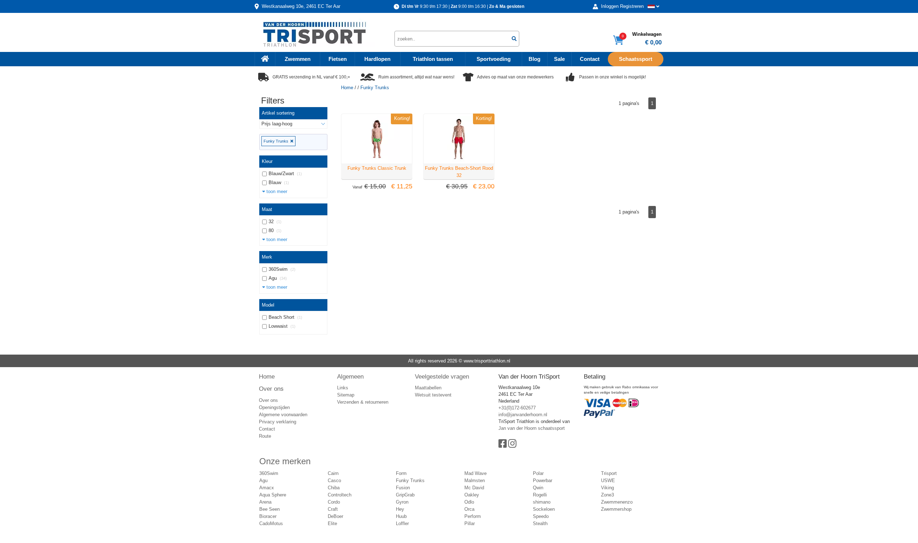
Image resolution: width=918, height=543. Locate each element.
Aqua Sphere (272, 495)
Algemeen (350, 376)
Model (268, 305)
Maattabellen (428, 387)
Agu (263, 480)
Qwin (538, 487)
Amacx (266, 487)
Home (347, 87)
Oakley (471, 495)
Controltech (339, 495)
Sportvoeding (494, 59)
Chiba (334, 487)
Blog (534, 59)
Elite (332, 523)
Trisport (609, 473)
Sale (559, 59)
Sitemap (345, 395)
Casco (334, 480)
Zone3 (607, 495)
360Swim (268, 473)
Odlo (469, 502)
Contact (590, 59)
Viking (607, 487)
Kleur (267, 161)
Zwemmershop (616, 509)
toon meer (276, 191)
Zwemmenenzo (617, 502)
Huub (401, 516)
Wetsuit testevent (433, 395)
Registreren (632, 6)
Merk (267, 257)
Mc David (474, 487)
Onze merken (285, 461)
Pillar (469, 523)
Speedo (541, 516)
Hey (400, 509)
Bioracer (267, 516)
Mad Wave (475, 473)
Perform (472, 516)
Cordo (334, 502)
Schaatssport (635, 59)
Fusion (403, 487)
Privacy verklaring (277, 421)
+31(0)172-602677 (517, 407)
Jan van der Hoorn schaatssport (531, 428)
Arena (265, 502)
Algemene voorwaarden (283, 414)
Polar (538, 473)
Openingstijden (274, 407)
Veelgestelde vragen (442, 376)
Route (265, 436)
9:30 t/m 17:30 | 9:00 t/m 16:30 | (463, 6)
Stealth (540, 523)
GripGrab (405, 495)
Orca (469, 509)
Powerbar (542, 480)
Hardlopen (377, 59)
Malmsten (474, 480)
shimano (541, 502)
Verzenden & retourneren (362, 402)
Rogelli (540, 495)
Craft (333, 509)
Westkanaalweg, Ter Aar (301, 6)
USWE (608, 480)
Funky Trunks (277, 141)
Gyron (402, 502)
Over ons (271, 388)
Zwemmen (298, 59)
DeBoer (335, 516)
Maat (267, 209)
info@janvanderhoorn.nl (522, 414)
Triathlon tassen (433, 59)
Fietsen (337, 59)
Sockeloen (544, 509)
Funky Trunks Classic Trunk (376, 168)
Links (342, 387)
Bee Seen (269, 509)
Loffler (402, 523)
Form (401, 473)
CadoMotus (271, 523)
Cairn (333, 473)
